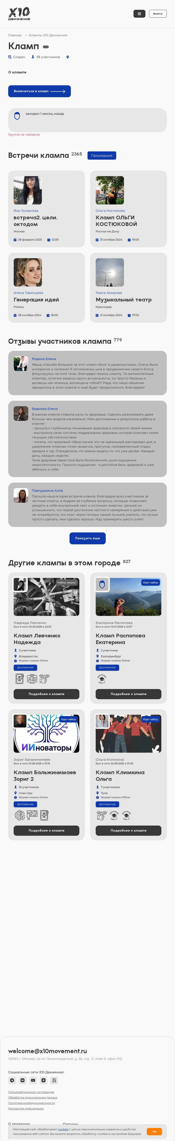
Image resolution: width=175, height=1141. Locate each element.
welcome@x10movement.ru (47, 1051)
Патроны (70, 1124)
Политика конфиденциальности (31, 1103)
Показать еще (87, 538)
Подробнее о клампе (46, 694)
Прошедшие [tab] (102, 155)
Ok (154, 1131)
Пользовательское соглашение (31, 1092)
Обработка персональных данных (32, 1097)
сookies (63, 1129)
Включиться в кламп (31, 91)
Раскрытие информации (26, 1108)
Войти (157, 13)
